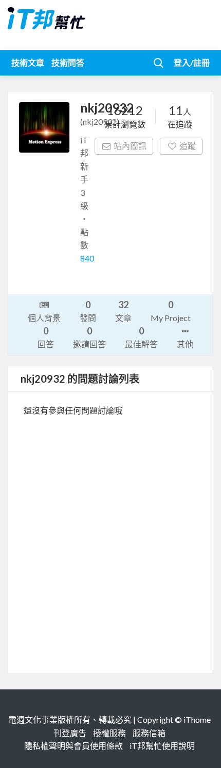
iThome (197, 719)
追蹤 (187, 146)
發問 (88, 311)
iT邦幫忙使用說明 (162, 746)
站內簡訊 (130, 146)
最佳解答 (141, 337)
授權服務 (109, 733)
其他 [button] (185, 344)
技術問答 (67, 62)
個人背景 (44, 318)
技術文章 (27, 62)
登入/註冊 (192, 62)
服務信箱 (149, 733)
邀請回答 (89, 337)
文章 (123, 311)
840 (87, 258)
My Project (171, 311)
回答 (46, 337)
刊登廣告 (69, 733)
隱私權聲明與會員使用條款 (73, 746)
